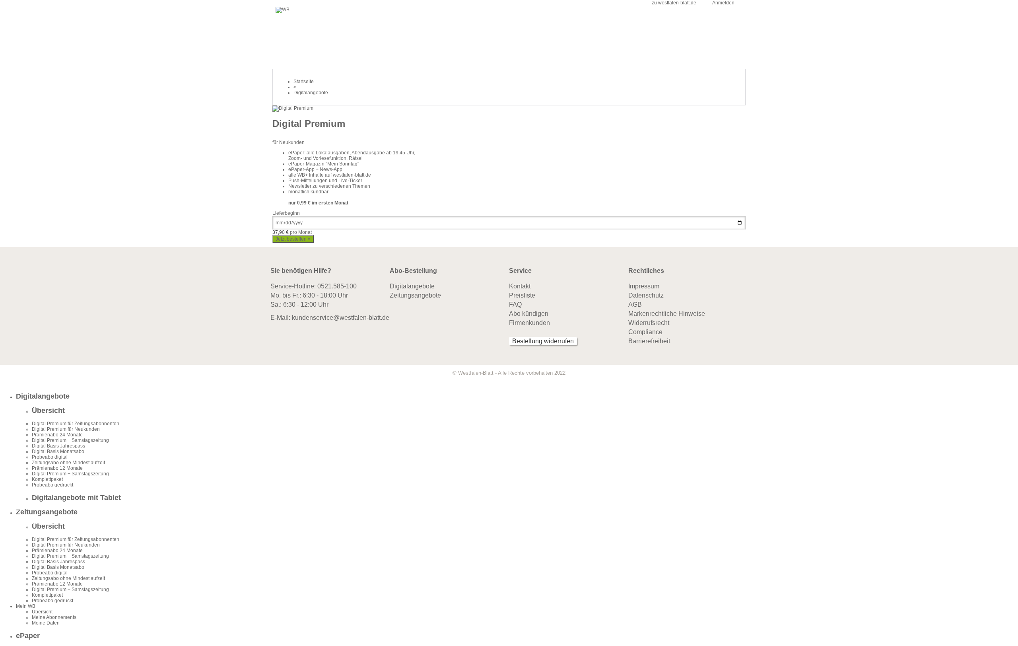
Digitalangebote (412, 286)
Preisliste (522, 295)
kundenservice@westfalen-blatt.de (340, 317)
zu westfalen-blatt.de (674, 3)
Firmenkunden (529, 322)
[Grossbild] (292, 108)
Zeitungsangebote (415, 295)
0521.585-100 (337, 286)
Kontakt (519, 286)
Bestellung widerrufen (543, 341)
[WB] (282, 9)
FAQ (515, 304)
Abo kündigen (528, 313)
